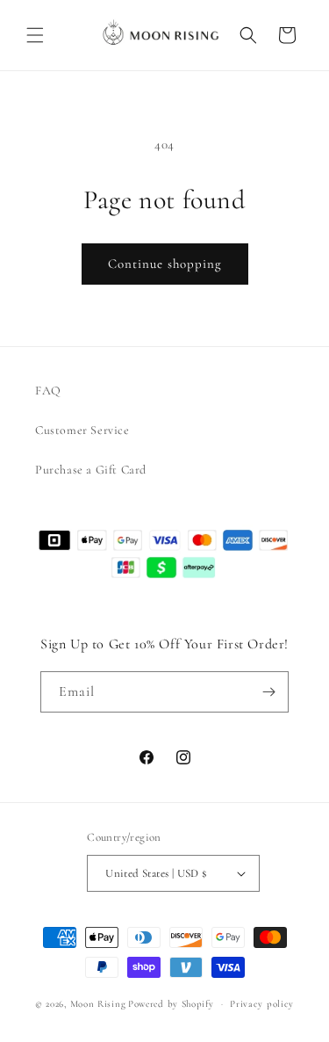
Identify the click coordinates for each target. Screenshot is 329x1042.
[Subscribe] (268, 692)
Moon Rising (98, 1003)
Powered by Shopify (171, 1003)
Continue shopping (165, 263)
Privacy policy (262, 1003)
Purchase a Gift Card (91, 469)
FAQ (48, 390)
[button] (35, 35)
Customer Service (82, 430)
